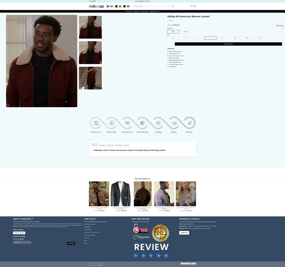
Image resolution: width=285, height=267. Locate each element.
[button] (193, 6)
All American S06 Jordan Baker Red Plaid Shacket (99, 208)
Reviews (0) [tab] (102, 145)
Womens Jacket (137, 11)
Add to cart (229, 44)
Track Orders (96, 263)
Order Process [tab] (119, 145)
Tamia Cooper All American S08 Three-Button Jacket (121, 208)
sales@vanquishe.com (188, 224)
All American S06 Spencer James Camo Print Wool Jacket (142, 208)
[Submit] (173, 6)
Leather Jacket (129, 11)
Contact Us (184, 232)
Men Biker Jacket (145, 11)
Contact (102, 263)
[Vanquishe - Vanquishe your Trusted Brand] (96, 6)
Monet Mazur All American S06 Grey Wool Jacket (186, 208)
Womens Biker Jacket (154, 11)
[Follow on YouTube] (23, 239)
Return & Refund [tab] (110, 145)
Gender (168, 28)
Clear (282, 28)
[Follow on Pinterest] (93, 1)
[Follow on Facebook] (89, 1)
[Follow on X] (92, 1)
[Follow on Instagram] (16, 239)
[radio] (173, 31)
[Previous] (9, 61)
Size (168, 34)
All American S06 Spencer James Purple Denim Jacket (164, 208)
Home (90, 263)
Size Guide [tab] (126, 145)
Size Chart (280, 25)
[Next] (74, 61)
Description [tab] (94, 145)
